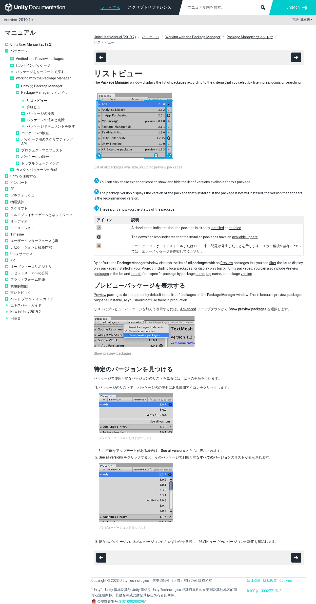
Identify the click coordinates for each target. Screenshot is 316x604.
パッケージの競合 (35, 157)
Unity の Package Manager (41, 86)
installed (217, 228)
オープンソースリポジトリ (31, 267)
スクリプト (19, 208)
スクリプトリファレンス (149, 7)
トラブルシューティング (40, 163)
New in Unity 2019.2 (25, 312)
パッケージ (19, 51)
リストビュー (37, 101)
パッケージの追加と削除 (46, 120)
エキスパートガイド (25, 305)
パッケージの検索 (40, 113)
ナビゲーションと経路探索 (31, 247)
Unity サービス (21, 254)
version (246, 274)
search (136, 274)
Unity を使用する (23, 176)
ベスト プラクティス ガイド (31, 299)
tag (208, 274)
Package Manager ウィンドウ (44, 92)
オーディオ (19, 221)
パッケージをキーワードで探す (40, 72)
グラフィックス (22, 196)
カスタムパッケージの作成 (36, 170)
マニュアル (110, 8)
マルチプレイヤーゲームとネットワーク (41, 215)
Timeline (17, 234)
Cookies (285, 581)
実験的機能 (19, 286)
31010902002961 (133, 602)
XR (12, 260)
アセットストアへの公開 (29, 273)
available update (245, 237)
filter (272, 263)
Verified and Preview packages (40, 59)
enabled (235, 228)
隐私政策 (270, 581)
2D (12, 189)
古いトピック (20, 292)
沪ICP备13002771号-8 (264, 591)
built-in (222, 268)
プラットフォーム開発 (27, 279)
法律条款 (254, 581)
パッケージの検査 (35, 133)
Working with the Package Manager (43, 78)
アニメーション (22, 228)
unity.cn (293, 7)
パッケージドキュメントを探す (51, 126)
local (173, 268)
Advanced (188, 309)
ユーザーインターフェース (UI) (34, 241)
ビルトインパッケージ (33, 65)
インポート (19, 182)
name (200, 274)
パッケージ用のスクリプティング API (47, 141)
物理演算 (17, 202)
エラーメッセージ (155, 251)
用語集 (15, 318)
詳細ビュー (35, 107)
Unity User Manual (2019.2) (31, 44)
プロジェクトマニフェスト (42, 150)
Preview (226, 263)
